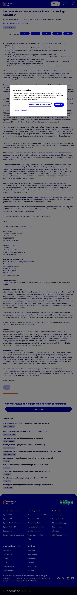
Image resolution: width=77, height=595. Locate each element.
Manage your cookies (21, 110)
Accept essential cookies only (40, 104)
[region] (38, 100)
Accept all (58, 104)
